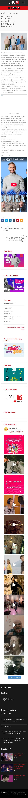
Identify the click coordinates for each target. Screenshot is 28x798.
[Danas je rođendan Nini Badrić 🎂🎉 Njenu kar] (14, 585)
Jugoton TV (6, 749)
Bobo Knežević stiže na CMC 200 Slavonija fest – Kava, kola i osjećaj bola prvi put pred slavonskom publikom (15, 740)
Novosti (2, 217)
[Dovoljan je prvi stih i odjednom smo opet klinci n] (14, 444)
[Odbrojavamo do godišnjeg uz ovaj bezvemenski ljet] (14, 464)
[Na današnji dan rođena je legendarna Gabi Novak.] (14, 504)
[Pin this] (17, 220)
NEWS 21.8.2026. (7, 713)
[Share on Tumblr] (14, 220)
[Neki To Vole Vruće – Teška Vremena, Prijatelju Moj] (7, 767)
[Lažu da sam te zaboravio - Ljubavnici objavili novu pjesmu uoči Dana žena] (14, 3)
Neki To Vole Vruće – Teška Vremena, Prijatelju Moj (20, 766)
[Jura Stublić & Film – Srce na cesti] (7, 757)
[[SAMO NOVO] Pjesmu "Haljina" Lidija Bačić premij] (14, 544)
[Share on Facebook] (2, 220)
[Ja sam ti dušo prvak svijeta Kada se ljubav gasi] (14, 605)
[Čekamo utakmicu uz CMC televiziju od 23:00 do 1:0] (14, 665)
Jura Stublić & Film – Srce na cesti (19, 754)
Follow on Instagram (15, 677)
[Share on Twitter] (6, 220)
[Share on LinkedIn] (10, 220)
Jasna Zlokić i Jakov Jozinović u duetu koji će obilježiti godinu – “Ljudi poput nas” (14, 720)
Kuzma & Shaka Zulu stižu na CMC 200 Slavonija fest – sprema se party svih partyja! (15, 732)
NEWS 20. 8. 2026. (8, 726)
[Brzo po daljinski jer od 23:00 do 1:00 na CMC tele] (14, 625)
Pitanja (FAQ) (22, 794)
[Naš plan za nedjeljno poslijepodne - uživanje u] (14, 564)
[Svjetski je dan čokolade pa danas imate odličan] (14, 524)
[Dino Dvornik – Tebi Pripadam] (7, 778)
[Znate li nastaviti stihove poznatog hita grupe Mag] (14, 484)
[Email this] (21, 220)
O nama (8, 794)
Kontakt (14, 794)
